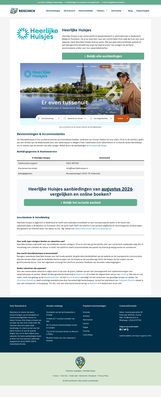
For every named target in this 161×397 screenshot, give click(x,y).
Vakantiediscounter (83, 228)
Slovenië (86, 312)
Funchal (86, 331)
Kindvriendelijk (86, 10)
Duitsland (93, 145)
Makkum (93, 283)
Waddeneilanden (51, 277)
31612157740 (135, 320)
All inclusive (69, 10)
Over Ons (64, 376)
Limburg (124, 274)
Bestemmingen (53, 10)
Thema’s (100, 10)
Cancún (86, 323)
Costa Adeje (88, 335)
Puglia (85, 327)
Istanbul (86, 316)
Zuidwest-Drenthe (127, 280)
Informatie (116, 10)
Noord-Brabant (73, 277)
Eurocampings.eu (103, 228)
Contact (56, 376)
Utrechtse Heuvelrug (26, 280)
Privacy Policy (103, 376)
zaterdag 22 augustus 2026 (141, 336)
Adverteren (83, 376)
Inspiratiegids (142, 10)
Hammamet (88, 320)
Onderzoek (73, 376)
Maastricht (81, 274)
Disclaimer (92, 376)
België (104, 145)
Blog (130, 10)
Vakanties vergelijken (74, 371)
